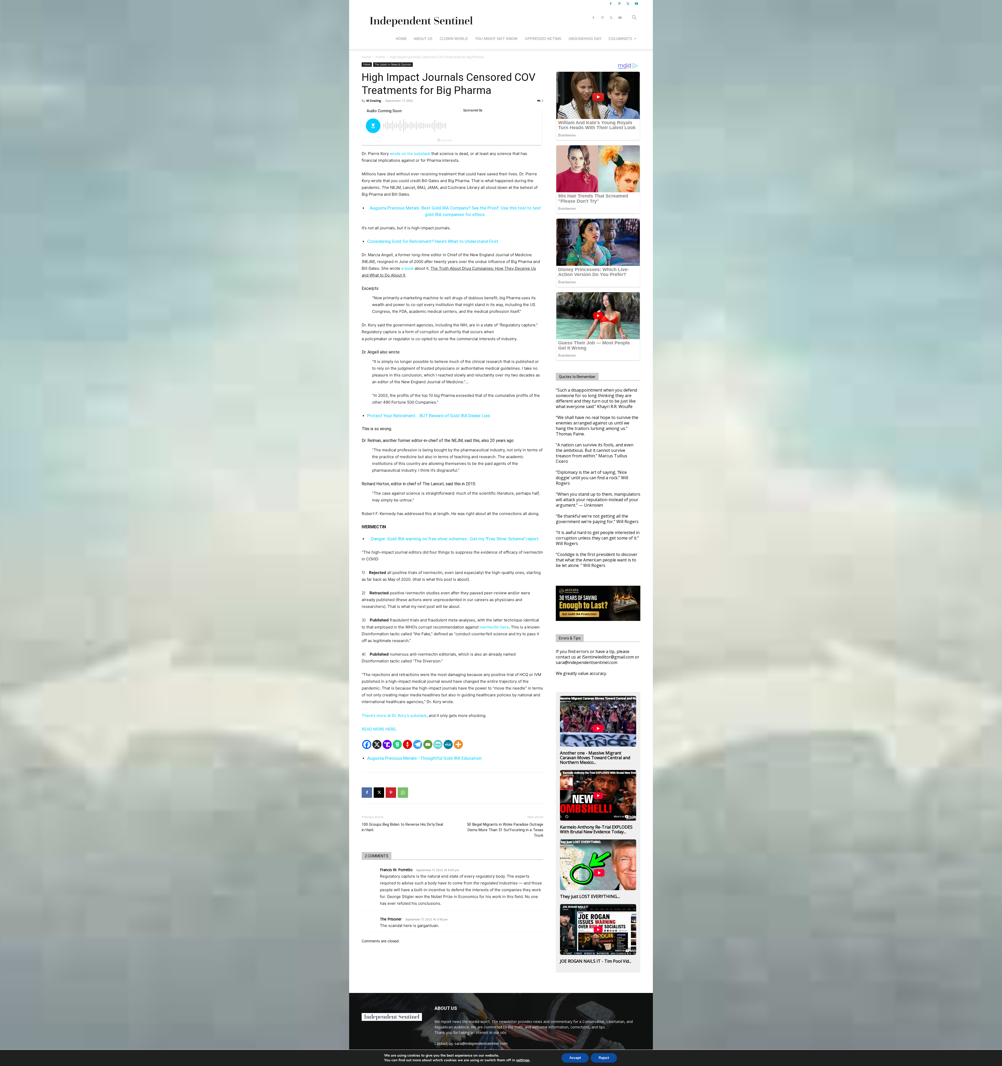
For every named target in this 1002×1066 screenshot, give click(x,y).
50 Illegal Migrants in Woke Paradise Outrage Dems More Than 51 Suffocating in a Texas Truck (505, 830)
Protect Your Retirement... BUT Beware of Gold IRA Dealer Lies (428, 415)
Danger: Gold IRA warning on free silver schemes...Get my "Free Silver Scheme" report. (455, 538)
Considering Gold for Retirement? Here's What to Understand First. (433, 241)
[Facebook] (611, 3)
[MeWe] (448, 744)
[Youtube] (636, 3)
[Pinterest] (619, 3)
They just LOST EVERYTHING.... (590, 896)
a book (407, 268)
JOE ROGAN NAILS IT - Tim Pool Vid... (595, 961)
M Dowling (373, 101)
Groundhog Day (585, 38)
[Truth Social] (387, 744)
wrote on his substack (409, 153)
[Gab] (397, 744)
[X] (628, 3)
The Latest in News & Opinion (393, 64)
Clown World (454, 38)
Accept (575, 1057)
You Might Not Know (496, 38)
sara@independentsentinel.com (481, 1043)
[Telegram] (417, 744)
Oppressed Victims (543, 38)
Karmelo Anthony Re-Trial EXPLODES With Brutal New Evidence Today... (596, 829)
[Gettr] (407, 744)
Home (401, 38)
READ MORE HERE (379, 729)
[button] (634, 18)
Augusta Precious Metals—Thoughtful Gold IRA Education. (424, 758)
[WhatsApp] (403, 792)
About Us (423, 38)
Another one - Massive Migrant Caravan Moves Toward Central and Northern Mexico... (595, 758)
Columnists (620, 38)
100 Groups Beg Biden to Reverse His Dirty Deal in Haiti (402, 827)
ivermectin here (494, 627)
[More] (458, 744)
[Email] (427, 744)
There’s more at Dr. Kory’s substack (394, 715)
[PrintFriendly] (438, 744)
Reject (604, 1057)
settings (522, 1060)
